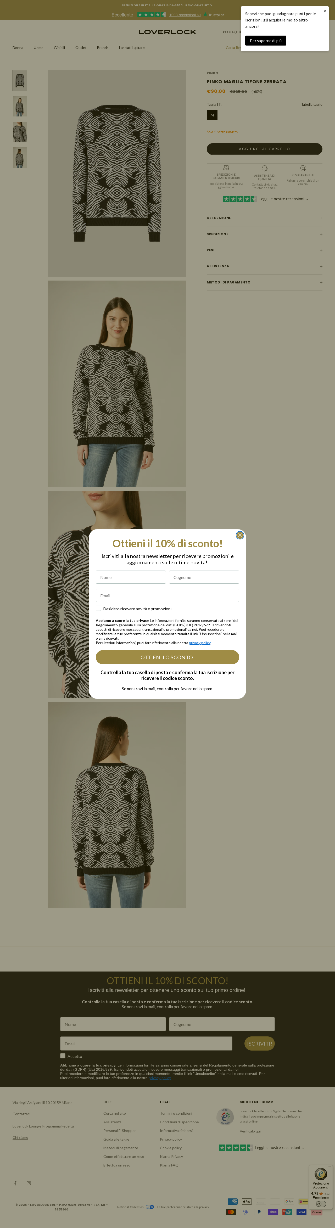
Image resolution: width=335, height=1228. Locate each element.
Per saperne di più (266, 40)
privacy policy (199, 642)
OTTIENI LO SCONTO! (168, 657)
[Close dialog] (240, 535)
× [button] (324, 11)
